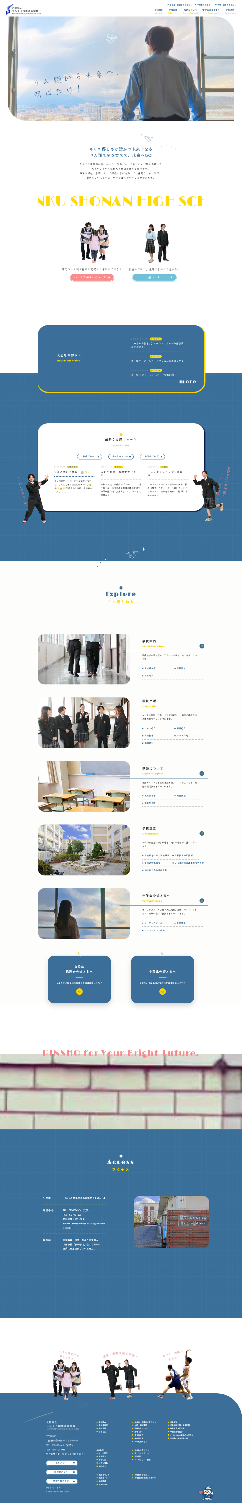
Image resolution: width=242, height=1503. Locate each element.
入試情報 (181, 923)
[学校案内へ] (202, 646)
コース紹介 (150, 728)
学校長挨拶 (150, 668)
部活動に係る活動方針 (156, 870)
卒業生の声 (150, 803)
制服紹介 (181, 728)
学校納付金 (139, 1438)
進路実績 (181, 796)
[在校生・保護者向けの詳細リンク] (79, 991)
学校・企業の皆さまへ (227, 5)
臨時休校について (142, 1428)
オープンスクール (154, 923)
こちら (91, 1223)
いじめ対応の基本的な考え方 (189, 863)
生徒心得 (138, 1431)
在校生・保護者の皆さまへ (181, 5)
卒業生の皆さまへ (204, 5)
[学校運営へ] (202, 833)
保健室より (139, 1435)
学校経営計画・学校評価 (157, 856)
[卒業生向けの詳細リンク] (162, 991)
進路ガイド (150, 796)
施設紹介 (149, 743)
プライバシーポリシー (55, 1488)
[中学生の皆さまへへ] (202, 900)
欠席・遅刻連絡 (141, 1425)
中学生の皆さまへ (142, 1450)
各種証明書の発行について (145, 1477)
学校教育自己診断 (184, 856)
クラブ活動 (182, 736)
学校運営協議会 (152, 863)
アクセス (149, 676)
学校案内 (102, 1422)
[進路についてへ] (202, 773)
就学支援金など (141, 1441)
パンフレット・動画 (155, 930)
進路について (104, 1475)
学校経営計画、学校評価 (180, 1425)
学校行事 (149, 736)
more (188, 381)
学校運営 (173, 1422)
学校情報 (181, 668)
